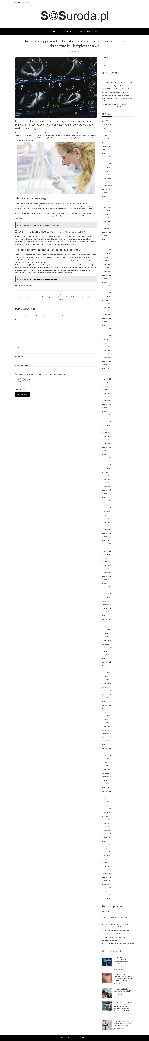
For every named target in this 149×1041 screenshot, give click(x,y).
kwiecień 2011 (106, 755)
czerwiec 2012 (106, 705)
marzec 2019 (106, 425)
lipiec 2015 (105, 583)
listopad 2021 (106, 311)
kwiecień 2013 (106, 669)
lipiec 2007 (105, 841)
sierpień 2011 (106, 741)
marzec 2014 (106, 630)
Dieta (89, 32)
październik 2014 (107, 604)
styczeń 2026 (106, 139)
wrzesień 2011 (106, 737)
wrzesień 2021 (106, 318)
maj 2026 (104, 128)
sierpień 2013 (106, 655)
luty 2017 (105, 515)
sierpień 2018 (106, 450)
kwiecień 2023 (106, 250)
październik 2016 (107, 529)
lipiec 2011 (105, 744)
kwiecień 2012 (106, 712)
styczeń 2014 (106, 637)
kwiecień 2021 (106, 336)
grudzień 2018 (106, 436)
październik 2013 (107, 648)
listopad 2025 (106, 142)
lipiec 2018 (105, 454)
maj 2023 (104, 246)
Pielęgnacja (79, 32)
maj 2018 (104, 461)
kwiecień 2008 (106, 809)
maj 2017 (104, 504)
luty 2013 (105, 676)
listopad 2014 (106, 601)
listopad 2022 (106, 268)
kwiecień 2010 (106, 798)
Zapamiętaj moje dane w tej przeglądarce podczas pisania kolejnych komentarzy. (42, 374)
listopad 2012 (106, 687)
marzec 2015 (106, 597)
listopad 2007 (106, 827)
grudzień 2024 (106, 178)
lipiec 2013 (105, 658)
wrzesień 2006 (106, 877)
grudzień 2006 (106, 866)
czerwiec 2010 (106, 791)
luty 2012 (105, 719)
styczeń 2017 (106, 519)
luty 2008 (105, 816)
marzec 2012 (106, 716)
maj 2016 (104, 547)
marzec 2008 (106, 812)
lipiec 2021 (105, 325)
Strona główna (56, 32)
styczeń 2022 (106, 304)
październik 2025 (107, 146)
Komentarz (19, 320)
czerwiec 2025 (106, 157)
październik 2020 (107, 357)
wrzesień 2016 (106, 533)
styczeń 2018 (106, 476)
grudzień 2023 (106, 221)
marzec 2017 (106, 511)
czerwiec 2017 (106, 501)
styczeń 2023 (106, 260)
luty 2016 (105, 558)
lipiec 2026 (105, 121)
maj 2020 (104, 375)
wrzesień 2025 (106, 150)
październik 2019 (107, 400)
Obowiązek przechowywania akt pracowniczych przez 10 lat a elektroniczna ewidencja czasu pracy (123, 961)
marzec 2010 (106, 802)
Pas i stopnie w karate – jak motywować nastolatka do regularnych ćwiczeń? (123, 1023)
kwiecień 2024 (106, 207)
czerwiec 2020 (106, 372)
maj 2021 (104, 332)
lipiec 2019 (105, 411)
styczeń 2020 (106, 390)
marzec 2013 (106, 673)
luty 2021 (105, 343)
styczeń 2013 (106, 680)
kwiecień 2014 (106, 626)
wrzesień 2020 (106, 361)
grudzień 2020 (106, 350)
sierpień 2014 (106, 612)
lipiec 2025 (105, 153)
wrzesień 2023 (106, 232)
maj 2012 (104, 708)
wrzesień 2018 (106, 447)
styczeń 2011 (106, 766)
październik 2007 (107, 830)
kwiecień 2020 (106, 379)
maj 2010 (104, 794)
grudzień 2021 (106, 307)
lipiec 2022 (105, 282)
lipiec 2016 (105, 540)
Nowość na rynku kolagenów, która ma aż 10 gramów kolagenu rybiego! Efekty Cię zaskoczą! (123, 977)
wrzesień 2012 (106, 694)
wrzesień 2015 (106, 576)
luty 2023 (105, 257)
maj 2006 (104, 891)
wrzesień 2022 (106, 275)
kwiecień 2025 (106, 164)
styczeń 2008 (106, 820)
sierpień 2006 (106, 880)
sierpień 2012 (106, 698)
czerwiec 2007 (106, 845)
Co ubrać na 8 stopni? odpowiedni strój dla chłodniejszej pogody (75, 296)
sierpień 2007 (106, 837)
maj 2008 (104, 805)
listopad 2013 (106, 644)
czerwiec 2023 (106, 243)
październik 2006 (107, 873)
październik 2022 (107, 271)
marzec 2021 (106, 339)
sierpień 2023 (106, 235)
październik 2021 (107, 314)
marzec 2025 (106, 167)
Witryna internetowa (21, 365)
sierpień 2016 (106, 536)
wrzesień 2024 (106, 189)
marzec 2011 (106, 759)
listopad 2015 (106, 569)
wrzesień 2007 (106, 834)
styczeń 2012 (106, 723)
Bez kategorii (28, 285)
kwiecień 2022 (106, 293)
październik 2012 (107, 691)
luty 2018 (105, 472)
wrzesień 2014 (106, 608)
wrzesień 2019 (106, 404)
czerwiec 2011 (106, 748)
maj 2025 (104, 160)
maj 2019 (104, 418)
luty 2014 (105, 633)
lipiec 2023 (105, 239)
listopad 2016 (106, 526)
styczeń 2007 (106, 863)
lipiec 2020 (105, 368)
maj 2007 (104, 848)
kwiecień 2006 (106, 895)
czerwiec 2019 (106, 415)
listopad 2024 (106, 182)
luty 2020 (105, 386)
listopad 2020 (106, 354)
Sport (97, 32)
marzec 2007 (106, 855)
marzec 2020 (106, 382)
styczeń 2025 (106, 175)
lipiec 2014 (105, 615)
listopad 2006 (106, 870)
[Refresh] (30, 379)
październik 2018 (107, 443)
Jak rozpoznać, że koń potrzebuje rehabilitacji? (116, 92)
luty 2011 (105, 762)
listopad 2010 (106, 773)
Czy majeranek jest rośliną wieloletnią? (119, 930)
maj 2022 (104, 289)
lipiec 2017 (105, 497)
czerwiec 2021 (106, 329)
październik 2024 (107, 185)
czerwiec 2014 (106, 619)
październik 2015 (107, 572)
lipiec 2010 (105, 787)
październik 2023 (107, 228)
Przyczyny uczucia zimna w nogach (118, 934)
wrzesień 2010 (106, 780)
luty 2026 (105, 135)
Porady (69, 32)
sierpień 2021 (106, 321)
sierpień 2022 (106, 278)
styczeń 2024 (106, 218)
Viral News (76, 1038)
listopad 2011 (106, 730)
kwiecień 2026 (106, 132)
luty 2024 (105, 214)
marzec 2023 (106, 253)
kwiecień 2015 (106, 594)
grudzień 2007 (106, 823)
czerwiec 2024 (106, 200)
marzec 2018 (106, 468)
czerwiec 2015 (106, 587)
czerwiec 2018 (106, 458)
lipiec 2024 (105, 196)
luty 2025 (105, 171)
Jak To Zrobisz (106, 911)
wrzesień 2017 (106, 490)
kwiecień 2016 (106, 551)
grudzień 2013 (106, 640)
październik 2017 (107, 486)
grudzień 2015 (106, 565)
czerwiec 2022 (106, 286)
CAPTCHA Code (20, 389)
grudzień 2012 (106, 683)
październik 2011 (107, 733)
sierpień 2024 (106, 192)
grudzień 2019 (106, 393)
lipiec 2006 (105, 884)
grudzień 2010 (106, 769)
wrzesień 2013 (106, 651)
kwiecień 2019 (106, 422)
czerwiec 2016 (106, 544)
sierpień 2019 (106, 407)
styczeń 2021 (106, 347)
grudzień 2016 (106, 522)
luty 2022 (105, 300)
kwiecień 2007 (106, 852)
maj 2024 (104, 203)
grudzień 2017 (106, 479)
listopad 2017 (106, 483)
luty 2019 (105, 429)
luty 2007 (105, 859)
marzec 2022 (106, 296)
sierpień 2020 (106, 364)
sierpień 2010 (106, 784)
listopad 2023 (106, 225)
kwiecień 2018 (106, 465)
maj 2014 (104, 622)
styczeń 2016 (106, 562)
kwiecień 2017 (106, 508)
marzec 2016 (106, 554)
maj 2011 (104, 751)
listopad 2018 (106, 440)
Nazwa (17, 347)
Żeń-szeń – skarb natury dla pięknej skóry (121, 943)
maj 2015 (104, 590)
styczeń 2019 (106, 432)
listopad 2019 (106, 397)
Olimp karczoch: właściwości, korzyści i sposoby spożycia (36, 295)
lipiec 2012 (105, 701)
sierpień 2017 (106, 493)
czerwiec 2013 (106, 662)
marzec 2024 (106, 210)
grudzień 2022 (106, 264)
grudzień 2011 (106, 726)
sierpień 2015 (106, 579)
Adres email (19, 356)
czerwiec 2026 (106, 124)
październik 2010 (107, 776)
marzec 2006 (106, 898)
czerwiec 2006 (106, 888)
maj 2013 (104, 665)
